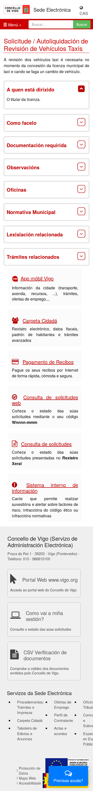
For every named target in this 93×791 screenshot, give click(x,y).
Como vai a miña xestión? (44, 615)
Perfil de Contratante (63, 717)
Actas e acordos (60, 730)
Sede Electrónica (52, 9)
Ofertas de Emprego (62, 704)
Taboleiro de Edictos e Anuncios (27, 733)
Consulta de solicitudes (46, 443)
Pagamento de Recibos (48, 361)
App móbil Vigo (37, 278)
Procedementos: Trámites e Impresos (30, 707)
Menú (12, 25)
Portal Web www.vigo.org (50, 579)
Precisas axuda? (68, 780)
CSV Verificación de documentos (45, 655)
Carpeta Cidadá (40, 320)
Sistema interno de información (45, 487)
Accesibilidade (30, 783)
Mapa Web (27, 778)
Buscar (81, 24)
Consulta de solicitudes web (45, 400)
